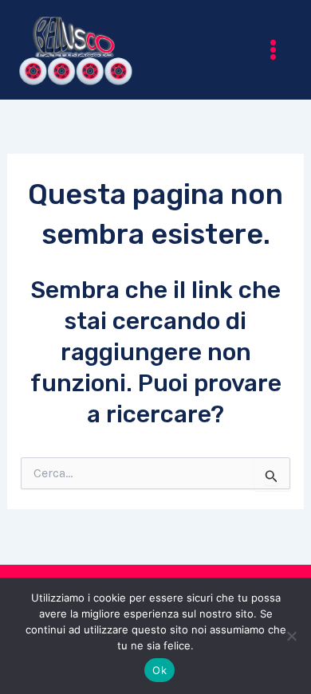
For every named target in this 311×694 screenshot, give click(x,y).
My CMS (187, 49)
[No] (291, 636)
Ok (159, 670)
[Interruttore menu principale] (274, 50)
